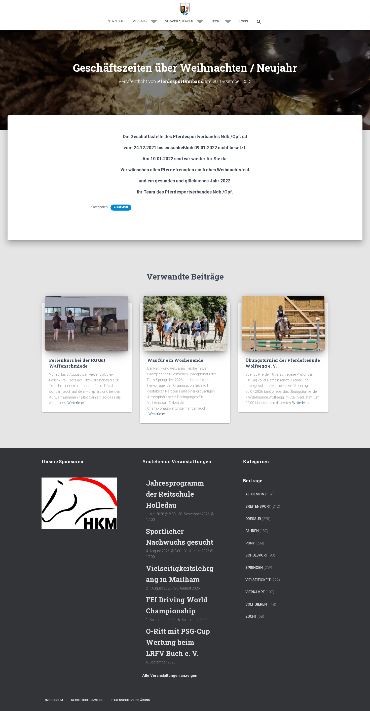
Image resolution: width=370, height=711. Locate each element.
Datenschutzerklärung (131, 700)
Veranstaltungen (179, 21)
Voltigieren (256, 604)
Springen (254, 568)
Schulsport (256, 555)
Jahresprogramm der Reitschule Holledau (175, 494)
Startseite (116, 21)
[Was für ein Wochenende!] (185, 323)
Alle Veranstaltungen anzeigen (169, 675)
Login (243, 21)
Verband (140, 21)
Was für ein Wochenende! (175, 360)
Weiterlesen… (77, 403)
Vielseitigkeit (258, 580)
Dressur (253, 519)
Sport (216, 21)
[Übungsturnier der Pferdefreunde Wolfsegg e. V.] (283, 323)
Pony (250, 543)
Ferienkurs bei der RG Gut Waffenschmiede (77, 363)
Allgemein (121, 207)
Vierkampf (255, 592)
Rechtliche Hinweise (87, 700)
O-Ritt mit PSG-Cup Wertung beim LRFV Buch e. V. (178, 642)
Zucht (251, 616)
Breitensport (258, 506)
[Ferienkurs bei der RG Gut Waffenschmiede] (86, 323)
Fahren (252, 531)
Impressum (54, 700)
